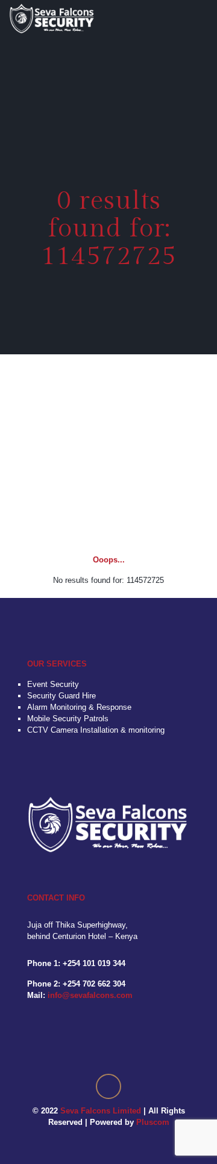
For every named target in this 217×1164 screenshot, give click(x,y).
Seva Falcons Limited (100, 1110)
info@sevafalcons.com (90, 995)
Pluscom (152, 1122)
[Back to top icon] (108, 1086)
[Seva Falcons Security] (52, 18)
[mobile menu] (200, 18)
